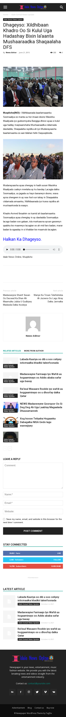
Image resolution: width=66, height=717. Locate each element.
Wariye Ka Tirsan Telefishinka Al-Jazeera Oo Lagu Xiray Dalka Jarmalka (48, 298)
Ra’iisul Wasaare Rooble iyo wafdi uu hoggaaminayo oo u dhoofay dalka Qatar (41, 392)
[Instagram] (29, 692)
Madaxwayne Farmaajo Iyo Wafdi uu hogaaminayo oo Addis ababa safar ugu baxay (41, 377)
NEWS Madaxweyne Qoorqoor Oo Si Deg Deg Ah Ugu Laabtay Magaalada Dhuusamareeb (41, 407)
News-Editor (11, 52)
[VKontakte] (54, 692)
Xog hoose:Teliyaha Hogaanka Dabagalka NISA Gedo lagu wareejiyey (38, 422)
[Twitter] (37, 692)
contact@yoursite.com (39, 683)
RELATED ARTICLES (12, 351)
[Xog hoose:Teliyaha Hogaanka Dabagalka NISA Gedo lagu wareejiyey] (10, 422)
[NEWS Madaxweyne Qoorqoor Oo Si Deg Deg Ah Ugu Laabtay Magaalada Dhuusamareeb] (10, 407)
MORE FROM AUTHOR (34, 351)
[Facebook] (20, 692)
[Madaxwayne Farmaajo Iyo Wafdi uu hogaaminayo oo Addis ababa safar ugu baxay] (10, 377)
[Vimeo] (45, 692)
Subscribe (56, 566)
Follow (57, 559)
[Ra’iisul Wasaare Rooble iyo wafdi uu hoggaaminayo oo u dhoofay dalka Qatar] (10, 392)
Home (5, 14)
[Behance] (12, 692)
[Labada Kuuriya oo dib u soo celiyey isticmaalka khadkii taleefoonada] (10, 362)
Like (59, 553)
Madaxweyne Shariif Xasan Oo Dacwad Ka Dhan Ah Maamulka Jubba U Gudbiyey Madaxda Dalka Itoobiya (17, 300)
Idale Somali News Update (22, 14)
